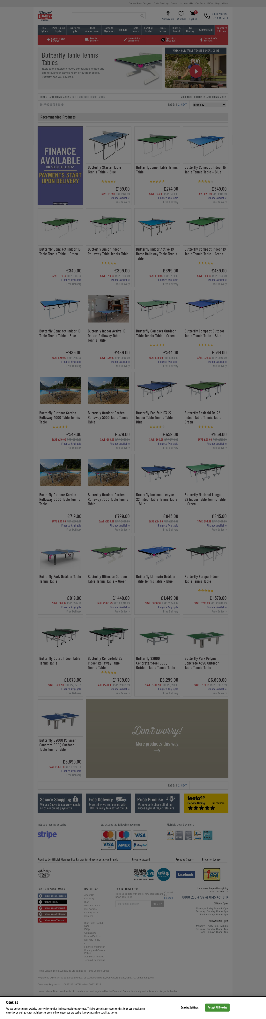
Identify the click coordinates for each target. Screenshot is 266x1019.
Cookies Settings (189, 1007)
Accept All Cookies (217, 1007)
